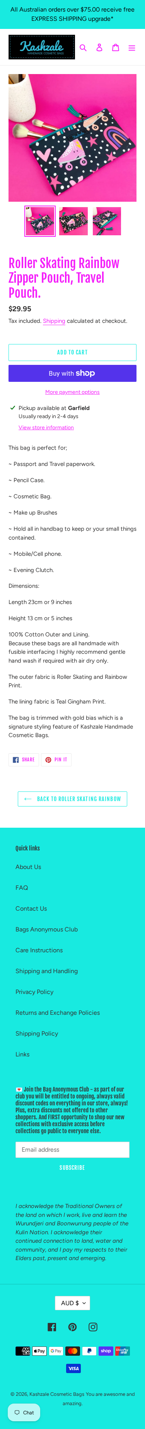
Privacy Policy (34, 991)
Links (22, 1054)
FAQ (21, 887)
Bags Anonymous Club (46, 929)
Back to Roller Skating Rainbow (78, 799)
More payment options (72, 392)
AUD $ (70, 1303)
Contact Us (31, 908)
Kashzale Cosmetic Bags (56, 1394)
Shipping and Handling (46, 971)
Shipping (54, 320)
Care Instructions (39, 950)
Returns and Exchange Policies (57, 1012)
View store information (46, 427)
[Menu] (132, 47)
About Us (28, 867)
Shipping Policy (36, 1033)
